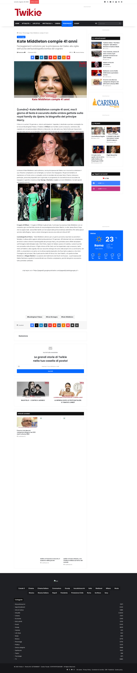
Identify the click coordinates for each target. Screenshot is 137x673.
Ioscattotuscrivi (79, 588)
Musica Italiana (43, 593)
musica (31, 593)
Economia (18, 618)
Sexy (106, 593)
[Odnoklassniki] (64, 57)
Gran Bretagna (52, 317)
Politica (17, 644)
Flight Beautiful (112, 155)
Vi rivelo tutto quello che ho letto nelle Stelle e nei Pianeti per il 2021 (97, 158)
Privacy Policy (87, 669)
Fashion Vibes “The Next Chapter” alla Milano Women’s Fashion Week (111, 45)
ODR (106, 669)
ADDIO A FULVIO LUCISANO (108, 63)
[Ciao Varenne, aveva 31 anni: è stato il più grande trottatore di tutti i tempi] (96, 54)
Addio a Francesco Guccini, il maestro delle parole (50, 559)
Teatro (17, 653)
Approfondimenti (20, 607)
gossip (67, 588)
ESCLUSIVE (18, 621)
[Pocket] (68, 57)
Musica (17, 639)
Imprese (17, 630)
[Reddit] (55, 57)
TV (16, 659)
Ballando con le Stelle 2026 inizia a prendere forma (110, 73)
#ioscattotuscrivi (20, 604)
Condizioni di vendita (98, 669)
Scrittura (98, 593)
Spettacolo (46, 23)
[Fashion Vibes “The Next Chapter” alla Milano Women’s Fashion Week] (96, 45)
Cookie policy (119, 669)
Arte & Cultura (19, 610)
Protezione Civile (77, 593)
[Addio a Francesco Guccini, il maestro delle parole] (50, 487)
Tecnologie (18, 656)
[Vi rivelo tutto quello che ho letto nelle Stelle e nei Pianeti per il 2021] (98, 149)
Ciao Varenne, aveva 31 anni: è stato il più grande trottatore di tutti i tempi (111, 54)
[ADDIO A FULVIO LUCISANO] (96, 65)
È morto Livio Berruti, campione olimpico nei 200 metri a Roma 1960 (26, 432)
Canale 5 (21, 588)
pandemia (64, 593)
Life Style (36, 23)
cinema (31, 588)
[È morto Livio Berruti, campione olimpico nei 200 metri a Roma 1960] (27, 423)
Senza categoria (20, 647)
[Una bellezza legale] (98, 131)
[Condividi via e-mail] (72, 325)
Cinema (57, 23)
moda (117, 588)
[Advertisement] (50, 292)
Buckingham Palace (35, 317)
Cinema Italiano (43, 588)
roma (89, 593)
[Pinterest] (50, 57)
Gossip (76, 23)
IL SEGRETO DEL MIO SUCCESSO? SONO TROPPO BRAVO (113, 138)
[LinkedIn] (41, 57)
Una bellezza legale (98, 136)
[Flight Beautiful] (113, 149)
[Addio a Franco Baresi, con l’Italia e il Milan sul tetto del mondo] (73, 487)
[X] (37, 57)
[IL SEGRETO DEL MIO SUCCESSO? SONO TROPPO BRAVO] (113, 131)
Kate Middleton (67, 317)
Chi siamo (79, 669)
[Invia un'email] (24, 52)
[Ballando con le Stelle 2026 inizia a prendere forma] (96, 73)
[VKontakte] (59, 57)
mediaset (99, 588)
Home (17, 23)
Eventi (17, 624)
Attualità (25, 23)
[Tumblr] (46, 57)
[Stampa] (77, 325)
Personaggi (67, 23)
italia (90, 588)
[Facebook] (32, 57)
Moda (16, 636)
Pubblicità (111, 669)
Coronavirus (56, 588)
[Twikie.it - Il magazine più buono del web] (28, 12)
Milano (108, 588)
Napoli (54, 593)
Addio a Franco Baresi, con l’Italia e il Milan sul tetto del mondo (73, 560)
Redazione (21, 52)
